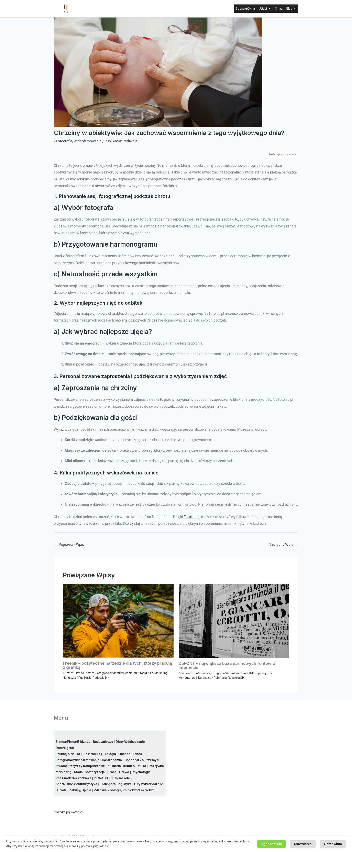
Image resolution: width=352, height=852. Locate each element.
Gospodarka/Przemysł (141, 760)
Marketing (160, 673)
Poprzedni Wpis (69, 544)
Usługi (263, 8)
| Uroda (61, 790)
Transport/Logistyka (116, 784)
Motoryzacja (95, 772)
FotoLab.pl (192, 517)
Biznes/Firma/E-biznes (80, 673)
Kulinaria (114, 766)
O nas (278, 8)
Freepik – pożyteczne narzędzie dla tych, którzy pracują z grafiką (117, 665)
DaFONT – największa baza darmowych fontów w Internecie (227, 665)
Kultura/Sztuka (143, 673)
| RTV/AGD (99, 778)
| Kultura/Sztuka (133, 766)
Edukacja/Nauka (68, 754)
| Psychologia (140, 772)
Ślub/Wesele (120, 778)
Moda (78, 772)
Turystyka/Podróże (148, 784)
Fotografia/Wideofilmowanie (78, 141)
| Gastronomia (110, 760)
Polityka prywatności (68, 812)
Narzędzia (69, 677)
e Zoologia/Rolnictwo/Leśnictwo (130, 790)
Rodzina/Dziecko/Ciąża (73, 778)
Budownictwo (103, 742)
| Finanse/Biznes (129, 754)
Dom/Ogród (65, 748)
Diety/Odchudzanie (130, 742)
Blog (289, 8)
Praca (112, 772)
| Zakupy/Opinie (79, 790)
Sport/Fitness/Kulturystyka (76, 784)
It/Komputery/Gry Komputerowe (80, 766)
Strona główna (245, 8)
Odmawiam (333, 844)
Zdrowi (99, 790)
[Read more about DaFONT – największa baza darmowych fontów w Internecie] (234, 620)
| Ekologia (108, 754)
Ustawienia (303, 844)
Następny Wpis (283, 544)
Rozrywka (156, 766)
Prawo (124, 772)
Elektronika (91, 754)
